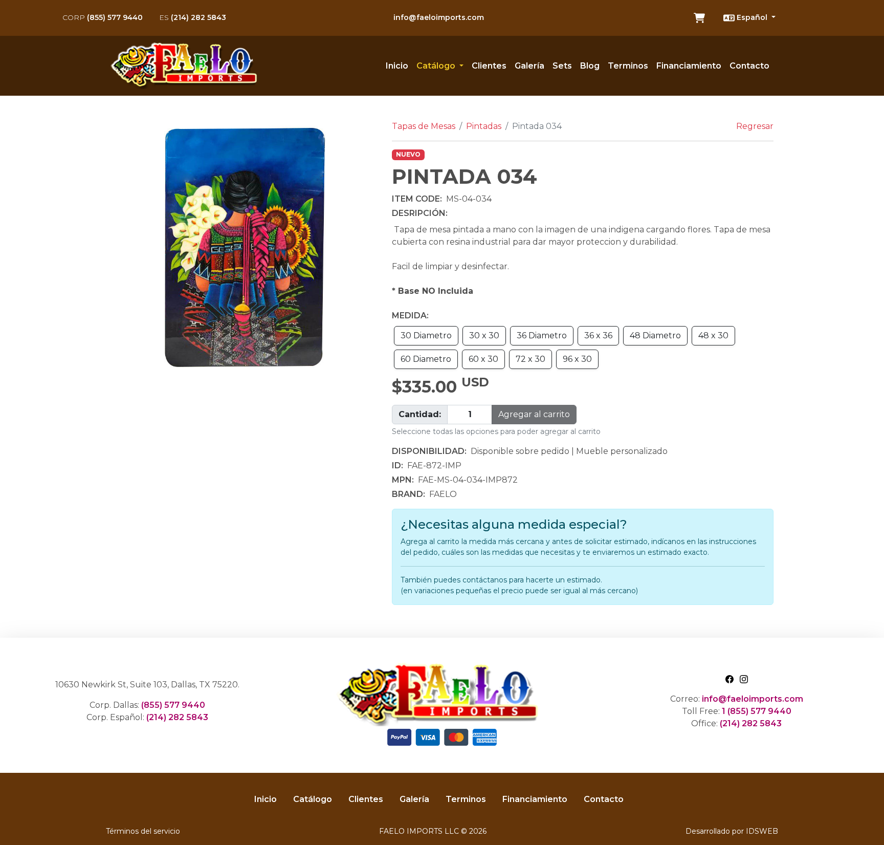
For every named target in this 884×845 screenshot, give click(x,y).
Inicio (397, 66)
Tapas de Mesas (423, 126)
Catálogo (312, 799)
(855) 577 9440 (102, 17)
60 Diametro (426, 359)
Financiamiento (688, 66)
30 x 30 (484, 335)
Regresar (755, 126)
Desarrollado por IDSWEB (732, 831)
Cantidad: (420, 414)
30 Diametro (426, 335)
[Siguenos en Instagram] (744, 678)
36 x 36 (598, 335)
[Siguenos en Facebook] (729, 678)
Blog (590, 66)
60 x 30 (483, 359)
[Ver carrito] (699, 17)
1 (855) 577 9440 (756, 711)
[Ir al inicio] (187, 66)
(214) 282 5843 (192, 17)
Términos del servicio (143, 831)
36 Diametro (542, 335)
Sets (562, 66)
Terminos (628, 66)
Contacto (749, 66)
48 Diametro (655, 335)
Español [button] (752, 17)
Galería (529, 66)
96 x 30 (577, 359)
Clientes (489, 66)
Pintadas (483, 126)
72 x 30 (530, 359)
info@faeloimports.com (438, 17)
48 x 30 (713, 335)
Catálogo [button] (436, 66)
